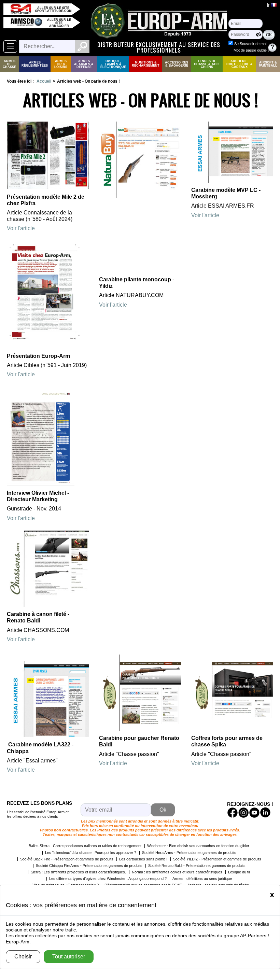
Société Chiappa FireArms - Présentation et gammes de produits (89, 865)
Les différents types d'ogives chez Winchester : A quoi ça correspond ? (108, 878)
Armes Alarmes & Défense (84, 64)
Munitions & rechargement (145, 64)
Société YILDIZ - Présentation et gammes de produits (217, 859)
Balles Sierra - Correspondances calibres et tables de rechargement (85, 845)
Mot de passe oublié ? (252, 50)
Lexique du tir (239, 872)
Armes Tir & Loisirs (60, 64)
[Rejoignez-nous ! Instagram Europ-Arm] (243, 812)
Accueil (44, 81)
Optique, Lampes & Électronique (113, 64)
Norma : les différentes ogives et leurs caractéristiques (177, 872)
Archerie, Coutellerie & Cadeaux (239, 64)
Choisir (23, 956)
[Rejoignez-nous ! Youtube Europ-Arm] (254, 812)
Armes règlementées (35, 64)
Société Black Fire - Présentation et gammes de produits (66, 859)
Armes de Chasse (9, 64)
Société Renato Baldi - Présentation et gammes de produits (197, 865)
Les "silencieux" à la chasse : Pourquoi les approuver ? (90, 852)
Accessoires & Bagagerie (176, 64)
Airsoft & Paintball (268, 64)
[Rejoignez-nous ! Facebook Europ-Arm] (232, 812)
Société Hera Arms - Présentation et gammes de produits (189, 852)
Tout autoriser (68, 956)
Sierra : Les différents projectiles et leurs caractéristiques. (78, 872)
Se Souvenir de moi (250, 44)
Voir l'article (21, 228)
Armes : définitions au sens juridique (202, 878)
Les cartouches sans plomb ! (143, 859)
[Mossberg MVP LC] (232, 181)
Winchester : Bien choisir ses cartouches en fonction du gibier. (198, 845)
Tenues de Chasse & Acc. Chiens (207, 64)
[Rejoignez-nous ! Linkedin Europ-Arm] (265, 812)
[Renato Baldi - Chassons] (48, 605)
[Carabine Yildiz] (140, 196)
